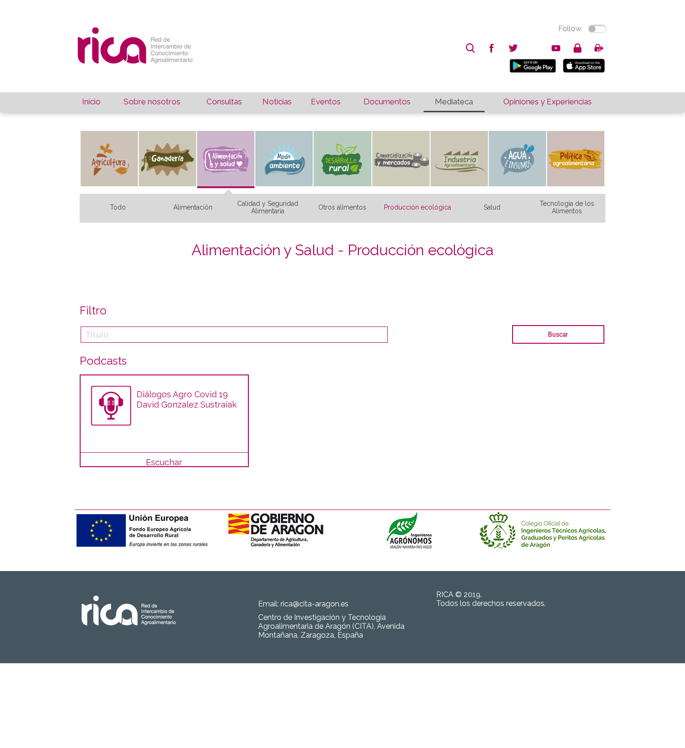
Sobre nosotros (151, 101)
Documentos (387, 101)
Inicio (91, 101)
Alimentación (192, 207)
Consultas (224, 101)
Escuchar (164, 462)
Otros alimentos (342, 207)
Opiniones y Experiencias (547, 101)
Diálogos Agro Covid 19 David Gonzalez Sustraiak (187, 399)
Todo (118, 207)
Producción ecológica (417, 207)
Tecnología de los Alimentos (567, 207)
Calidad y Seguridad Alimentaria (267, 207)
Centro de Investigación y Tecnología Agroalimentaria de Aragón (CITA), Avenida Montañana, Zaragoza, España (331, 626)
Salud (492, 207)
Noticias (277, 101)
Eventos (326, 101)
